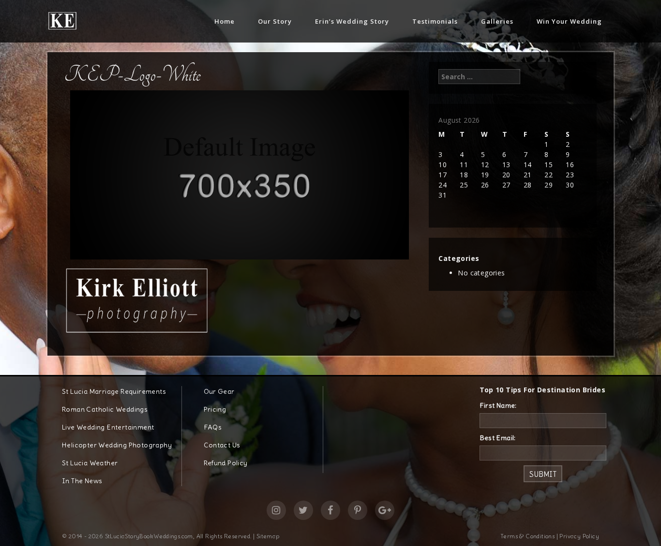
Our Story (275, 21)
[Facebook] (330, 510)
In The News (82, 480)
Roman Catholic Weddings (105, 409)
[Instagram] (276, 510)
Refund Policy (226, 463)
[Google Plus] (384, 510)
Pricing (215, 409)
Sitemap (268, 536)
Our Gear (219, 391)
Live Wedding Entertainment (108, 427)
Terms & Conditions (527, 536)
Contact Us (222, 445)
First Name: (498, 405)
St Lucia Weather (90, 463)
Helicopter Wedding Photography (117, 445)
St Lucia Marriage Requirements (114, 391)
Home (224, 21)
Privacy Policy (579, 536)
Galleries (497, 21)
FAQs (213, 427)
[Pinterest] (357, 510)
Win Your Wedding (569, 21)
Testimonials (435, 21)
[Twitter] (303, 510)
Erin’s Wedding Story (352, 21)
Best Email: (498, 437)
